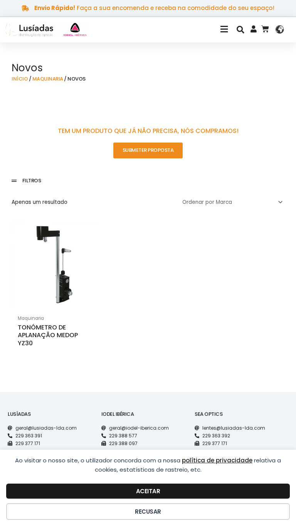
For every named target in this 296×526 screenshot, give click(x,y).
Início (20, 78)
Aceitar (148, 491)
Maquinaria (47, 78)
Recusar (148, 512)
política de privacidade (217, 460)
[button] (164, 29)
